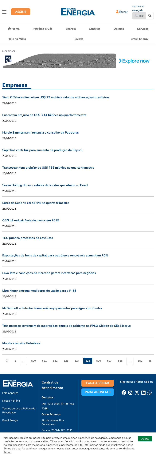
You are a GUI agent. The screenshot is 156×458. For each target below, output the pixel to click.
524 (77, 361)
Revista (78, 39)
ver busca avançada (137, 8)
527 (109, 361)
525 (87, 361)
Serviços (142, 29)
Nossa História (11, 401)
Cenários (94, 29)
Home (15, 29)
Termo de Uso (12, 448)
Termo (7, 452)
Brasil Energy (139, 39)
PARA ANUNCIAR (98, 392)
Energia (71, 29)
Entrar (123, 12)
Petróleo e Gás (42, 29)
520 (33, 361)
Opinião (119, 29)
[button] (4, 12)
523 (66, 361)
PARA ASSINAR (97, 383)
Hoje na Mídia (17, 39)
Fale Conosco (10, 393)
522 (55, 361)
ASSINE (20, 12)
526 (98, 361)
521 (44, 361)
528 (120, 361)
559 (140, 361)
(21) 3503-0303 (50, 404)
